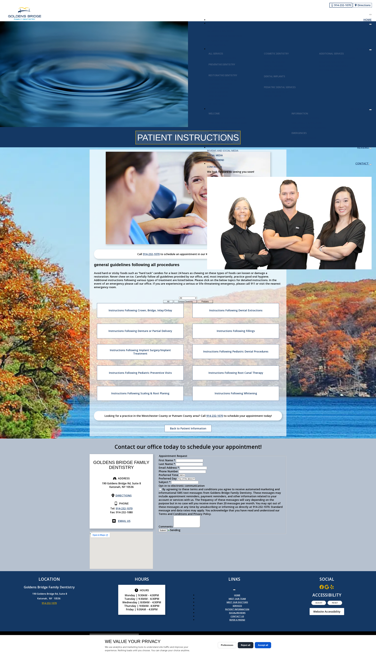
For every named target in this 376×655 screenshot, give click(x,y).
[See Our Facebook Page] (321, 587)
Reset (335, 603)
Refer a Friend (237, 619)
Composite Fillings (220, 84)
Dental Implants (274, 81)
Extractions (217, 103)
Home (367, 19)
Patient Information (237, 609)
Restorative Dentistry (223, 80)
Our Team (361, 23)
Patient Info (359, 108)
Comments (166, 526)
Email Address (169, 467)
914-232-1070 (151, 254)
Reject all (245, 645)
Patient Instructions (305, 118)
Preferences (227, 645)
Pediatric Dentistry (276, 92)
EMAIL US (124, 521)
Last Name (167, 464)
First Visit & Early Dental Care (228, 123)
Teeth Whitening (274, 62)
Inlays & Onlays (219, 88)
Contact (362, 163)
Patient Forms (218, 127)
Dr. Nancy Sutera (218, 40)
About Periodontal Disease (309, 127)
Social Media (215, 155)
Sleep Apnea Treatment (333, 66)
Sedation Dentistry (331, 62)
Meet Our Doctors (219, 26)
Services (362, 49)
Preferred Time (169, 475)
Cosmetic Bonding (275, 70)
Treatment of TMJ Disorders (337, 58)
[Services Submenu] (370, 49)
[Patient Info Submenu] (370, 109)
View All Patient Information (227, 118)
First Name (167, 460)
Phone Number (169, 471)
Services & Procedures (222, 58)
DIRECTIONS (123, 495)
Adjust (318, 603)
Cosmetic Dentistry (276, 58)
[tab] (168, 301)
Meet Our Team (216, 45)
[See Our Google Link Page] (327, 587)
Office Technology (221, 142)
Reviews (363, 147)
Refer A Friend (215, 160)
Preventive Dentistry (222, 69)
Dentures (214, 99)
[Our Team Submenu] (370, 24)
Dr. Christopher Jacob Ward (224, 36)
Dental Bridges (218, 96)
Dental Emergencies (304, 137)
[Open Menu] (370, 14)
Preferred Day (168, 478)
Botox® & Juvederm (331, 70)
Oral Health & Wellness (307, 123)
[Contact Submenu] (370, 164)
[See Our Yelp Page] (332, 587)
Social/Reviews (237, 612)
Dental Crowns (218, 92)
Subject (165, 482)
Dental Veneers (273, 66)
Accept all (263, 645)
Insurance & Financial (222, 132)
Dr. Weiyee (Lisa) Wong (220, 31)
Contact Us (214, 166)
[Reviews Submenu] (370, 148)
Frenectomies (272, 96)
